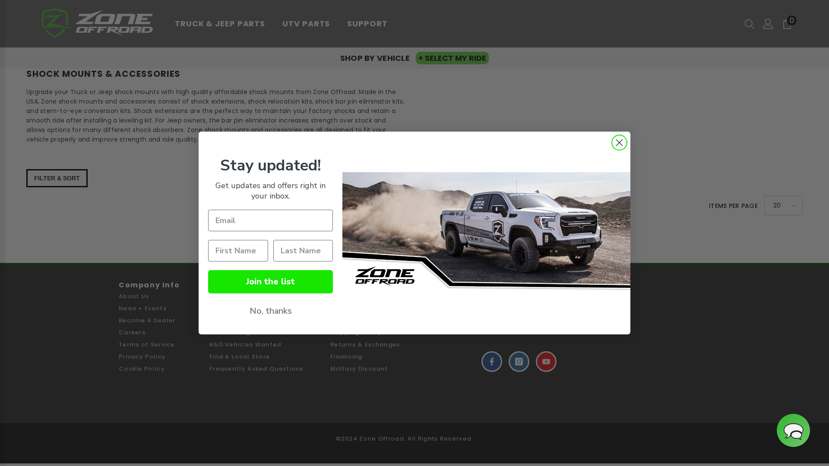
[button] (793, 430)
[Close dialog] (619, 142)
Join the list (270, 281)
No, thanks (271, 311)
